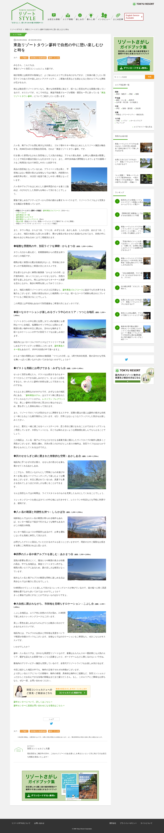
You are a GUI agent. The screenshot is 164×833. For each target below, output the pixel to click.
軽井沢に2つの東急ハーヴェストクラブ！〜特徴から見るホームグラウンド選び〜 (132, 202)
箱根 (137, 94)
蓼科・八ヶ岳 (54, 58)
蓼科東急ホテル (33, 395)
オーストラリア (136, 121)
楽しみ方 (80, 19)
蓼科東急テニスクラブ (24, 217)
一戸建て (24, 58)
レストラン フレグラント (53, 399)
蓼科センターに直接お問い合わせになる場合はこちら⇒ (39, 705)
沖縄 (118, 121)
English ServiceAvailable (132, 16)
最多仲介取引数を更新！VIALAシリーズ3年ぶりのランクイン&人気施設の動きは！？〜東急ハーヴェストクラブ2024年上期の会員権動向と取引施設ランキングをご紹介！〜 (132, 332)
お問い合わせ (39, 823)
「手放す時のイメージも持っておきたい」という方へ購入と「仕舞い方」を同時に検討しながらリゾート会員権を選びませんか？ (132, 245)
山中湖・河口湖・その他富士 (127, 102)
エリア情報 (68, 19)
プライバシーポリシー (128, 823)
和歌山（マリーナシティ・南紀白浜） (130, 114)
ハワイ (125, 121)
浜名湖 (137, 108)
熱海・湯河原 (127, 108)
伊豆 (118, 108)
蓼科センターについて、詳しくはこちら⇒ (33, 702)
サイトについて (146, 823)
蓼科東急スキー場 (23, 215)
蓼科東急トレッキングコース (27, 219)
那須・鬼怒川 (121, 94)
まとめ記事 (118, 19)
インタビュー (104, 19)
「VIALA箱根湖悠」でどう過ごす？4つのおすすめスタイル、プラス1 (132, 275)
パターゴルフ (21, 213)
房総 (131, 94)
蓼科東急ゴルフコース (51, 210)
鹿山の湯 (19, 221)
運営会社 (112, 823)
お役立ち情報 (54, 19)
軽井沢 (131, 100)
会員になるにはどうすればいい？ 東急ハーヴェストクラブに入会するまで (127, 162)
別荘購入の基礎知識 (38, 58)
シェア (51, 719)
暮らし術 (91, 19)
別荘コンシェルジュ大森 (38, 748)
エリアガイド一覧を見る (143, 127)
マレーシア (120, 123)
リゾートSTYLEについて (21, 823)
